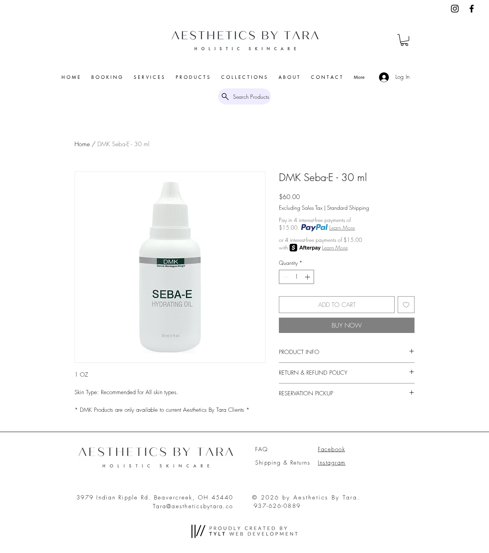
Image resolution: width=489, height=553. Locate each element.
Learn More (342, 227)
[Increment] (308, 277)
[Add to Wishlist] (406, 304)
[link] (404, 40)
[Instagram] (455, 8)
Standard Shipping (348, 207)
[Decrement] (285, 277)
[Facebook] (471, 8)
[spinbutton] (296, 277)
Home (82, 144)
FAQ (261, 449)
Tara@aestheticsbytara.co (193, 506)
